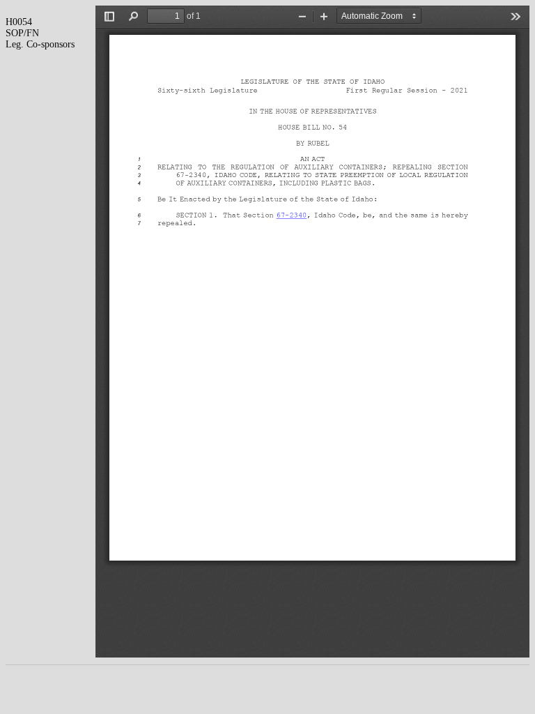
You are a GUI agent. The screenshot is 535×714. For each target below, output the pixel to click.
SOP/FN (22, 33)
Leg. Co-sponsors (40, 44)
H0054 (19, 22)
